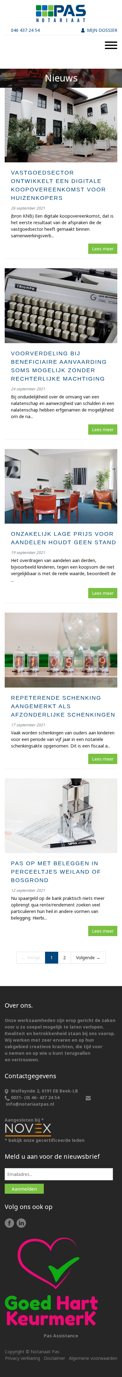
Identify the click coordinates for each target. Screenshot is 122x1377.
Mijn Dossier (102, 30)
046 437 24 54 (25, 30)
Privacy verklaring (22, 1358)
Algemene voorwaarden (93, 1358)
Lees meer (103, 249)
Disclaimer (54, 1358)
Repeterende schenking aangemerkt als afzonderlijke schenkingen (63, 706)
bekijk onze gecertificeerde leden (46, 1140)
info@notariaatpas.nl (30, 1104)
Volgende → (88, 957)
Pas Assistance (61, 1336)
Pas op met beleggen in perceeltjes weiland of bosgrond (56, 871)
